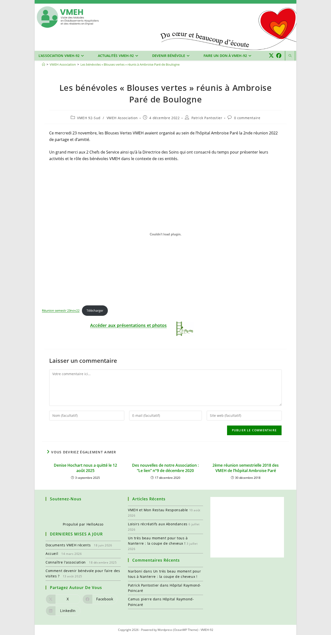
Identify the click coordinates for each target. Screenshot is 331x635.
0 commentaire (247, 118)
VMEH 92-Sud (89, 118)
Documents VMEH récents (68, 545)
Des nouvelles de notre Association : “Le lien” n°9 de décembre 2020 (165, 468)
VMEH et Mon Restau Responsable (158, 510)
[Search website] (290, 56)
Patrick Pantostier (206, 118)
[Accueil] (43, 64)
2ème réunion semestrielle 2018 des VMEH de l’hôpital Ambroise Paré (246, 468)
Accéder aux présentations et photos (128, 325)
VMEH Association (122, 118)
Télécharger (95, 310)
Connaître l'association (66, 562)
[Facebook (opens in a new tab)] (279, 55)
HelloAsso (95, 524)
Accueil (52, 553)
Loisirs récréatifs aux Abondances (158, 524)
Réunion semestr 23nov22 (60, 310)
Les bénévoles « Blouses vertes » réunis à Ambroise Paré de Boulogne (130, 64)
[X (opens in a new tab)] (271, 55)
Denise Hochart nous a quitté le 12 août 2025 (85, 468)
